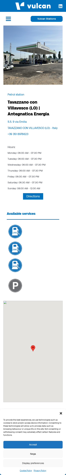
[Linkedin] (60, 6)
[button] (61, 413)
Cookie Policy (26, 470)
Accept (33, 444)
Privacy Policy (40, 470)
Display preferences (33, 463)
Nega (33, 453)
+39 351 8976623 (18, 134)
